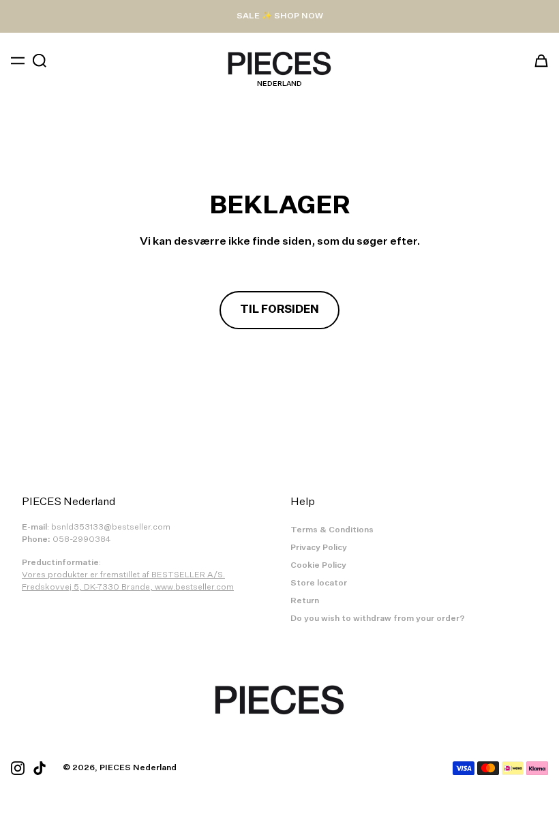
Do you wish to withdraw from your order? (377, 619)
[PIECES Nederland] (279, 63)
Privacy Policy (318, 548)
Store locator (318, 583)
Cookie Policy (318, 566)
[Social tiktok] (39, 768)
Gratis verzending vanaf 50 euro (279, 16)
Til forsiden (279, 310)
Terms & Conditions (332, 530)
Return (304, 601)
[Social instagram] (18, 768)
